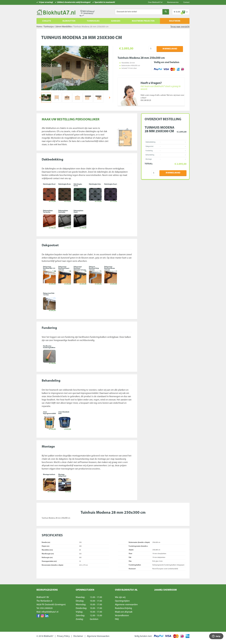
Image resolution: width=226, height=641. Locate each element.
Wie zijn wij (120, 597)
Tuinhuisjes (93, 21)
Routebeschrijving (123, 608)
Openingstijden (122, 601)
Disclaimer (78, 636)
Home (39, 27)
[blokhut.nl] (55, 12)
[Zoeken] (165, 12)
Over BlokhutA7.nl (155, 2)
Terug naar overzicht (180, 27)
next (109, 97)
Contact (186, 2)
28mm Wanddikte (63, 27)
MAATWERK (174, 21)
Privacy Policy (63, 636)
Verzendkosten (122, 615)
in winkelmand (170, 49)
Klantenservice (173, 2)
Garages (115, 21)
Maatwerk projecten (143, 21)
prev (40, 97)
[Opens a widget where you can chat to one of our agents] (216, 636)
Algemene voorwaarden (126, 605)
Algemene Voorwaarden (98, 636)
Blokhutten (69, 21)
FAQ (117, 619)
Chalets (46, 21)
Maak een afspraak (123, 612)
